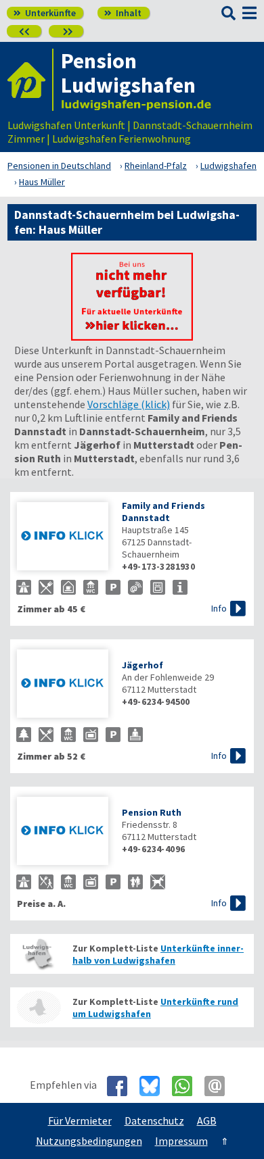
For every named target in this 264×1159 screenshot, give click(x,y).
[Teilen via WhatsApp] (187, 1086)
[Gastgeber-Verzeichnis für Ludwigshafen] (30, 80)
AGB (207, 1120)
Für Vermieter (80, 1120)
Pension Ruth (151, 812)
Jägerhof (142, 665)
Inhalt (122, 13)
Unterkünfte (45, 13)
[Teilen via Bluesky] (154, 1086)
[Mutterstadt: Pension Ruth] (62, 832)
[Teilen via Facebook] (122, 1086)
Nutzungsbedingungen (89, 1141)
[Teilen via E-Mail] (219, 1086)
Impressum (181, 1141)
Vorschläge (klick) (128, 404)
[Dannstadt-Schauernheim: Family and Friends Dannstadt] (62, 537)
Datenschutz (154, 1120)
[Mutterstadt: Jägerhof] (62, 684)
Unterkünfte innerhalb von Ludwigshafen (158, 954)
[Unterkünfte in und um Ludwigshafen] (132, 336)
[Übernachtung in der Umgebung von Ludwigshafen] (39, 1007)
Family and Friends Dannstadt (163, 511)
